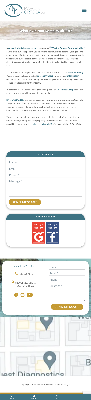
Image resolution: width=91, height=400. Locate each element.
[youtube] (30, 295)
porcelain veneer (45, 76)
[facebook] (16, 295)
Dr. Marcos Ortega (66, 89)
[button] (84, 10)
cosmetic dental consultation (22, 48)
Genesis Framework (45, 384)
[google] (23, 295)
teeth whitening (75, 72)
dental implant (72, 76)
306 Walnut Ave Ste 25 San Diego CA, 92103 (25, 284)
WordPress (59, 384)
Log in (67, 384)
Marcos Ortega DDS (42, 124)
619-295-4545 (26, 274)
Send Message (24, 202)
